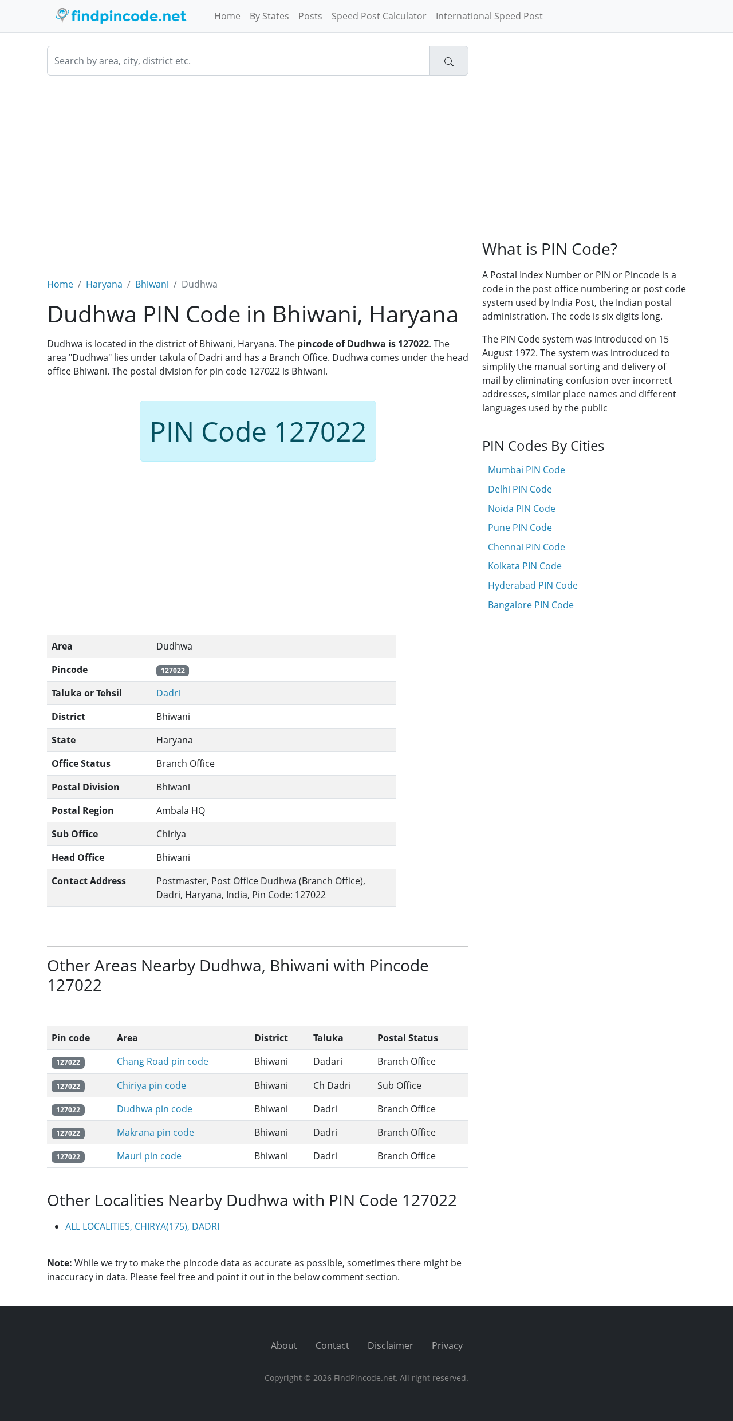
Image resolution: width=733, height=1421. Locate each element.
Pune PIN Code (520, 527)
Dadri (168, 693)
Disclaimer (390, 1345)
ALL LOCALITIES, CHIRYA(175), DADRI (142, 1226)
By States (269, 16)
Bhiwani (152, 284)
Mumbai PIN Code (526, 469)
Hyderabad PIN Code (533, 585)
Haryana (104, 284)
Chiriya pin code (151, 1085)
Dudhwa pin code (154, 1109)
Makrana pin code (155, 1132)
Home (227, 16)
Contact (332, 1345)
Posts (310, 16)
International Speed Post (489, 16)
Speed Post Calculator (379, 16)
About (284, 1345)
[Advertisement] (257, 169)
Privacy (447, 1345)
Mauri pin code (149, 1156)
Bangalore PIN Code (531, 605)
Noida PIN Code (521, 508)
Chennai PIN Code (526, 547)
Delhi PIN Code (520, 489)
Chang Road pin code (162, 1061)
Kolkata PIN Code (525, 566)
